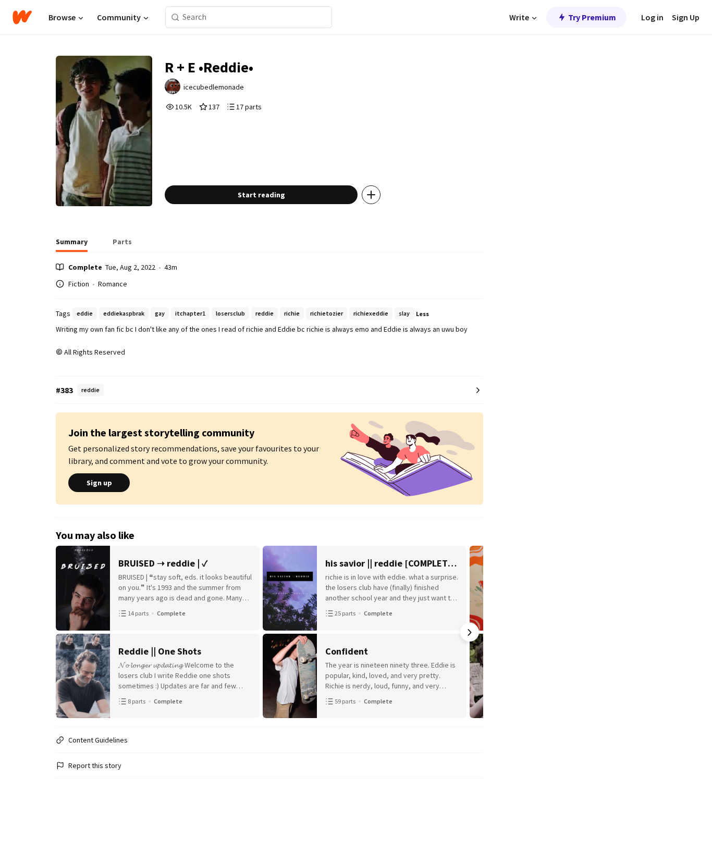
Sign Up (685, 17)
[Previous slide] (69, 632)
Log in (652, 17)
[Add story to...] (371, 194)
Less (422, 314)
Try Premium (592, 17)
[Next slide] (469, 632)
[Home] (22, 17)
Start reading (261, 194)
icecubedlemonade (213, 87)
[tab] (72, 244)
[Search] (175, 17)
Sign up (99, 482)
